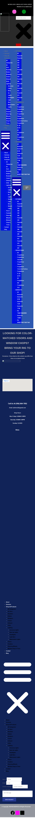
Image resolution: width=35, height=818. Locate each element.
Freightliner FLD (20, 138)
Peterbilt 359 (19, 71)
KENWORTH (18, 142)
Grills (7, 81)
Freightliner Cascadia (20, 110)
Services (6, 53)
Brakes (8, 72)
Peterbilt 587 (19, 99)
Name (4, 779)
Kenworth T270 (20, 155)
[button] (5, 141)
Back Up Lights (14, 632)
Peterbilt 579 (19, 94)
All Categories (9, 61)
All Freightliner (20, 106)
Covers (8, 76)
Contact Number (7, 786)
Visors (8, 109)
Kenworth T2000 (20, 168)
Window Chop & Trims (8, 121)
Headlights (11, 97)
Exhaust (8, 79)
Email (4, 783)
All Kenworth (20, 145)
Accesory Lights (10, 87)
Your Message (6, 789)
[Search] (18, 45)
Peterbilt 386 (19, 80)
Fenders (8, 111)
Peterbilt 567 (19, 89)
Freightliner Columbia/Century (22, 120)
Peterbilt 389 (19, 85)
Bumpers (8, 74)
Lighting (8, 83)
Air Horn (7, 66)
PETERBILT (18, 51)
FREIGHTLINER (19, 102)
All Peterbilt (19, 54)
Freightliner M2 (20, 134)
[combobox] (23, 18)
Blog (5, 128)
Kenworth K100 (20, 150)
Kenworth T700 (20, 159)
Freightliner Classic (20, 115)
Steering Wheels (8, 115)
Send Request (9, 799)
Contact (6, 125)
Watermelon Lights (11, 106)
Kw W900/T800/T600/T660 (23, 173)
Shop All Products (7, 158)
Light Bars (9, 101)
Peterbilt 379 (19, 75)
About (6, 51)
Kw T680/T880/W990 (22, 164)
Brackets (8, 69)
